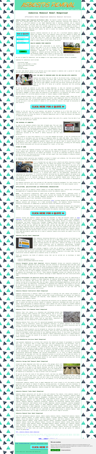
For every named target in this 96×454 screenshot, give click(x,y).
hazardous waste (48, 126)
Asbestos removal (21, 394)
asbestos (33, 23)
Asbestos (33, 46)
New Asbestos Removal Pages (24, 443)
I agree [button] (53, 450)
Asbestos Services (40, 443)
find (20, 416)
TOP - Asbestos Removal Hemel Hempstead (27, 432)
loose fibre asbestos (34, 136)
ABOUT (68, 9)
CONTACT (72, 9)
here (27, 429)
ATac (53, 200)
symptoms (31, 72)
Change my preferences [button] (65, 450)
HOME (61, 9)
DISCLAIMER (77, 9)
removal (50, 94)
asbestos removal (75, 27)
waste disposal (69, 184)
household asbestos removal (31, 404)
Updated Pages (33, 443)
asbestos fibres (63, 57)
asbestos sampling (27, 401)
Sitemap (16, 443)
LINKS (64, 9)
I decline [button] (57, 450)
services (77, 229)
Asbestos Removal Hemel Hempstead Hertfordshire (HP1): (32, 20)
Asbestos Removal (48, 443)
